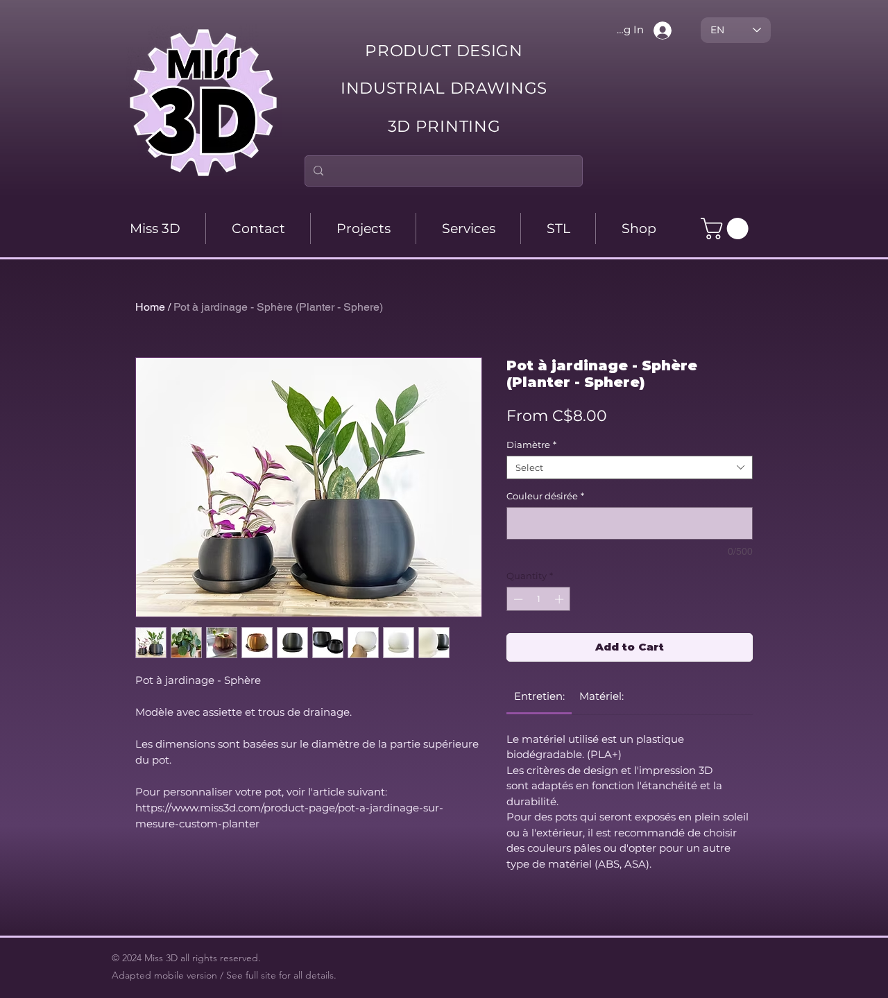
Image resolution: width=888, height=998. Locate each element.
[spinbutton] (538, 599)
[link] (539, 696)
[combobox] (629, 467)
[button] (727, 228)
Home (150, 306)
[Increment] (560, 599)
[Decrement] (517, 599)
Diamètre (531, 444)
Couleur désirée (545, 495)
